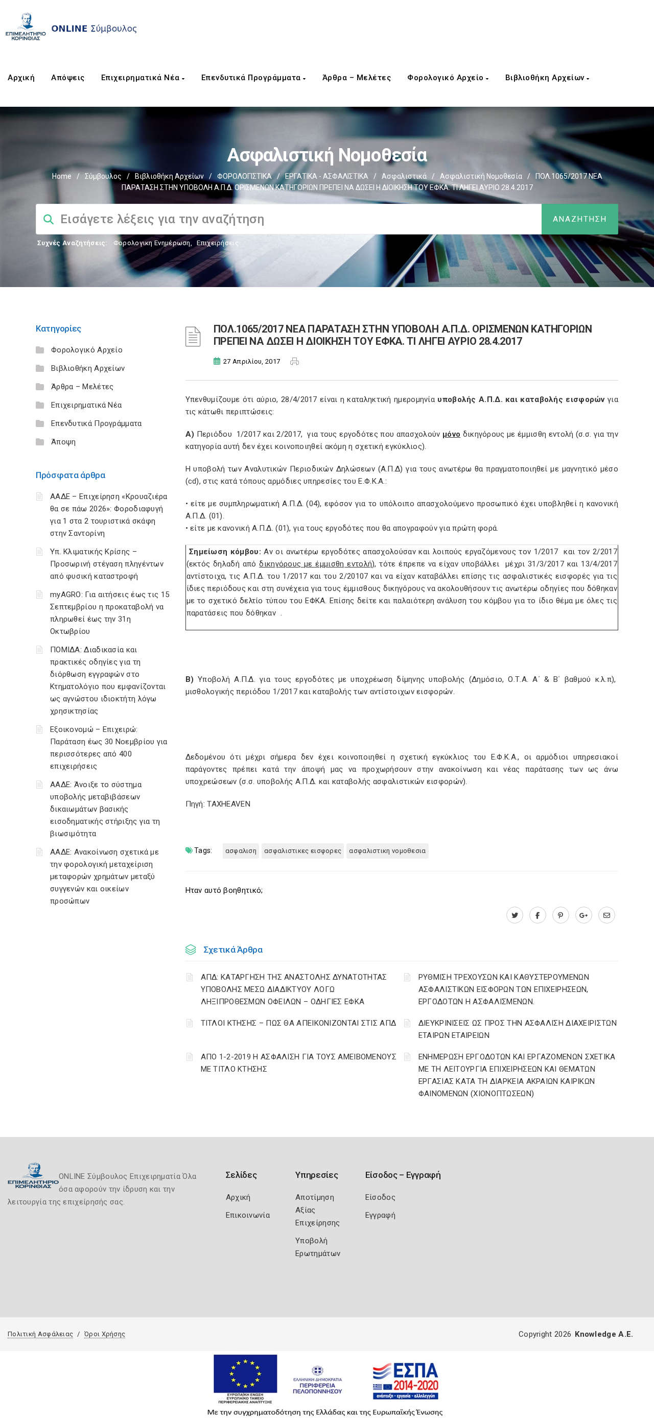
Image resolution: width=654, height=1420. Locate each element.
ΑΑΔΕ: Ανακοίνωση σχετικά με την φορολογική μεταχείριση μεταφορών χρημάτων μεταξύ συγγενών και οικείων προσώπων (104, 876)
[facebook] (537, 915)
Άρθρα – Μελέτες (356, 77)
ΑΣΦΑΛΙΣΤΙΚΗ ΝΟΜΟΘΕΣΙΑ (387, 851)
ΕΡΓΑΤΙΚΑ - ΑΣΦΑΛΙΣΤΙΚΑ (326, 176)
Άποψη (63, 441)
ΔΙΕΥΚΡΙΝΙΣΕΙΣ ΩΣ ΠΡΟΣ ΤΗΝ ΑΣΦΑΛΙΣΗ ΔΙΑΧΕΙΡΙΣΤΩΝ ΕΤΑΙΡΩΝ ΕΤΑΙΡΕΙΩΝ (517, 1029)
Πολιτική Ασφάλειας (40, 1334)
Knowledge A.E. (604, 1334)
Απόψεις (68, 77)
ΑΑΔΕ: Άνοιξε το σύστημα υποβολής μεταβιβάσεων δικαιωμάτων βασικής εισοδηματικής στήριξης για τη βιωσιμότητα (105, 809)
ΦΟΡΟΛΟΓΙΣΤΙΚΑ (244, 176)
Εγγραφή (380, 1215)
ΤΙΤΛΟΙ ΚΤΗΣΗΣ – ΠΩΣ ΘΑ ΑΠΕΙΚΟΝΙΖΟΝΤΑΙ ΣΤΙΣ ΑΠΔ (298, 1023)
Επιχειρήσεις (218, 243)
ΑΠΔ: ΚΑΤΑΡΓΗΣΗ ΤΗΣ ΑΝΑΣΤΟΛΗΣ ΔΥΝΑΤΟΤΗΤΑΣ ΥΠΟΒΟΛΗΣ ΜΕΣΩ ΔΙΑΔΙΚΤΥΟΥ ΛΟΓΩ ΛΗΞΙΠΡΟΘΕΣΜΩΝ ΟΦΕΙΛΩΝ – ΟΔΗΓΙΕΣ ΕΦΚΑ (294, 989)
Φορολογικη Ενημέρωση (152, 243)
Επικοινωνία (248, 1215)
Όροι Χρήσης (104, 1334)
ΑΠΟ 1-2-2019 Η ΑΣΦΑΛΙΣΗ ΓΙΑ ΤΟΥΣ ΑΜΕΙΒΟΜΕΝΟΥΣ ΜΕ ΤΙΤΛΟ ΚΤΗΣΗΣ (299, 1063)
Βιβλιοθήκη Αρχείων (546, 77)
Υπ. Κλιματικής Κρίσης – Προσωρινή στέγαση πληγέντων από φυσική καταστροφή (107, 564)
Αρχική (21, 77)
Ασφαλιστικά (404, 176)
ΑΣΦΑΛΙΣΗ (240, 851)
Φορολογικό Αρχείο (446, 77)
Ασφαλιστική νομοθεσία (481, 176)
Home (62, 176)
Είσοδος (380, 1197)
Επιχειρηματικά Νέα (141, 77)
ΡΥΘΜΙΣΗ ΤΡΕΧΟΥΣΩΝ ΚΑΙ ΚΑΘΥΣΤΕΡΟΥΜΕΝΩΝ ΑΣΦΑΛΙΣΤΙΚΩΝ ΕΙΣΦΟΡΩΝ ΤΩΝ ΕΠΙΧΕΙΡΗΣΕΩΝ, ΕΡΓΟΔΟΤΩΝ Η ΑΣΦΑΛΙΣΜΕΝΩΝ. (503, 989)
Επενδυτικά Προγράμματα (252, 77)
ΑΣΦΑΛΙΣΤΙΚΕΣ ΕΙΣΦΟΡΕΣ (302, 851)
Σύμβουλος (103, 176)
